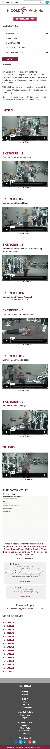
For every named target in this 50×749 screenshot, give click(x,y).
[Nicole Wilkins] (25, 10)
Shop (25, 702)
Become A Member (25, 19)
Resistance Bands (20, 544)
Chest (33, 546)
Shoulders (41, 546)
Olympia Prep (13, 43)
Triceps (14, 549)
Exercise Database (16, 48)
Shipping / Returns (25, 707)
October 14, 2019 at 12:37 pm (26, 590)
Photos (25, 694)
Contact (25, 725)
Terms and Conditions (25, 731)
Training (25, 692)
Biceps (7, 549)
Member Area (25, 715)
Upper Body (9, 546)
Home (25, 689)
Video (43, 544)
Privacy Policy (25, 728)
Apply (10, 59)
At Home (25, 546)
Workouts (12, 33)
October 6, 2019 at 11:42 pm (25, 566)
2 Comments (28, 555)
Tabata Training (33, 549)
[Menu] (47, 2)
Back (18, 546)
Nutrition (11, 38)
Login (15, 2)
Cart (7, 2)
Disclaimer (25, 733)
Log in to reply (25, 581)
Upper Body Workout (28, 552)
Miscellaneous (14, 52)
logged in (22, 608)
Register (25, 718)
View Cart (25, 705)
